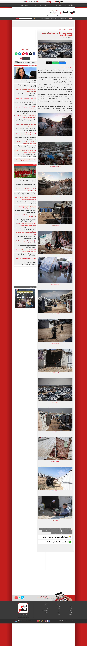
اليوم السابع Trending (32, 65)
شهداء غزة (58, 531)
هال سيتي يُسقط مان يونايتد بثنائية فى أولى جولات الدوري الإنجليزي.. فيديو (53, 18)
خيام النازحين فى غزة (66, 529)
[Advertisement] (43, 582)
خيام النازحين (51, 529)
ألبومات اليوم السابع (62, 29)
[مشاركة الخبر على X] (49, 62)
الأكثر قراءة (34, 165)
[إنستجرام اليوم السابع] (26, 53)
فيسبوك (61, 62)
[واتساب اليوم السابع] (16, 53)
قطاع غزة (58, 529)
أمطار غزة (45, 531)
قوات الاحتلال (51, 531)
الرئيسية (70, 29)
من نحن (27, 617)
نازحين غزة (61, 533)
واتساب (54, 62)
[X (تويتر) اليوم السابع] (30, 53)
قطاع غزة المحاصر (43, 529)
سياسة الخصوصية (21, 617)
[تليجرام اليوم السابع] (19, 53)
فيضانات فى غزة (68, 533)
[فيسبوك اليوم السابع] (34, 53)
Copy (16, 62)
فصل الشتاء (54, 533)
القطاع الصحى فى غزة (67, 531)
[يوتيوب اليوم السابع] (23, 53)
